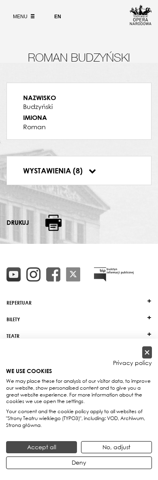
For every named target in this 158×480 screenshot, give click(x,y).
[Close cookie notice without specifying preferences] (147, 352)
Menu (21, 16)
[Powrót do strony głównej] (141, 23)
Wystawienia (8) (54, 170)
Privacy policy (132, 363)
